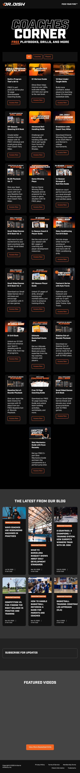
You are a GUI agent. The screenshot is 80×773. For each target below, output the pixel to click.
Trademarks (72, 768)
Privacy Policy (40, 764)
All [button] (29, 56)
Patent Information (58, 768)
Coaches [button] (37, 56)
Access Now (13, 103)
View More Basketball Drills (40, 747)
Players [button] (48, 56)
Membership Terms (69, 764)
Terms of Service (54, 764)
